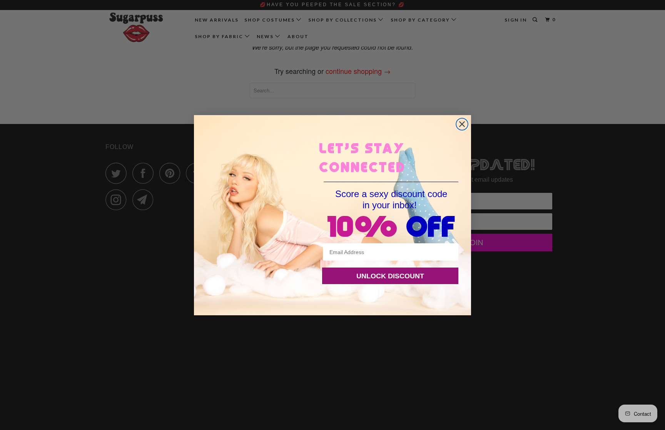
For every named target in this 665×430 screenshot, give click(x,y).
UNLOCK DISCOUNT (390, 276)
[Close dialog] (462, 124)
